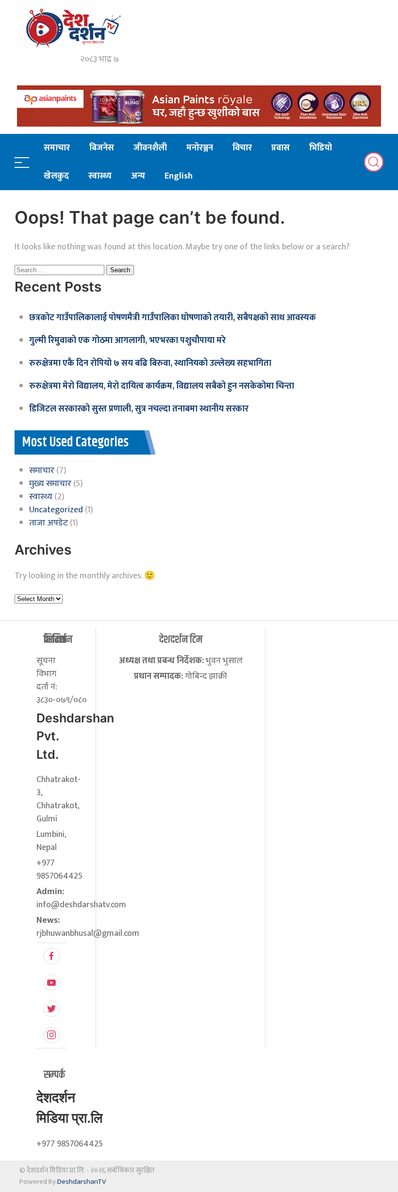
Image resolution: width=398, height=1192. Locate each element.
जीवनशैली (150, 148)
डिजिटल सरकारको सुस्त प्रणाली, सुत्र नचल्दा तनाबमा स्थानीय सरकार (139, 409)
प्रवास (280, 148)
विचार (242, 148)
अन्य (138, 176)
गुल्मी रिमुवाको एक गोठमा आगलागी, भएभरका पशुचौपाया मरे (127, 340)
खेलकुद (56, 176)
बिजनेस (101, 148)
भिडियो (320, 148)
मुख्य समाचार (50, 483)
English (179, 176)
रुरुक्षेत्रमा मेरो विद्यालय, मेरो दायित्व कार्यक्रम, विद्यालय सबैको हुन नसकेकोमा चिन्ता (161, 386)
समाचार (57, 148)
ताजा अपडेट (48, 523)
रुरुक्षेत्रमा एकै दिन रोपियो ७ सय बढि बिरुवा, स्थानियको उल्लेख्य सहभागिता (150, 363)
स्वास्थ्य (100, 176)
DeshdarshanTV (81, 1182)
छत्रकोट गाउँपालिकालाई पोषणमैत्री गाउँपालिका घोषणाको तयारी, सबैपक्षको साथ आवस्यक (172, 317)
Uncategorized (56, 510)
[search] (373, 162)
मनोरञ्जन (199, 148)
